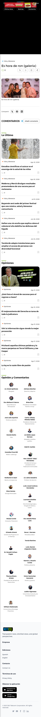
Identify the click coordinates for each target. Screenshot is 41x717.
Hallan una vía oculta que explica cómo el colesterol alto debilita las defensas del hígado (20, 226)
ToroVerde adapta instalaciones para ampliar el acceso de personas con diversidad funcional (18, 246)
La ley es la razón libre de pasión (16, 365)
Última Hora (8, 9)
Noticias (21, 9)
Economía (32, 9)
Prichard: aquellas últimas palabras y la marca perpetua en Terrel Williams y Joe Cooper (19, 348)
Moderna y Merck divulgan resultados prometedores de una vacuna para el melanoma (18, 186)
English (4, 658)
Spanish (5, 654)
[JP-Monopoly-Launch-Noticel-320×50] (20, 4)
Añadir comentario (31, 121)
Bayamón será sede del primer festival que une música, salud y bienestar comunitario (18, 206)
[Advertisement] (20, 33)
